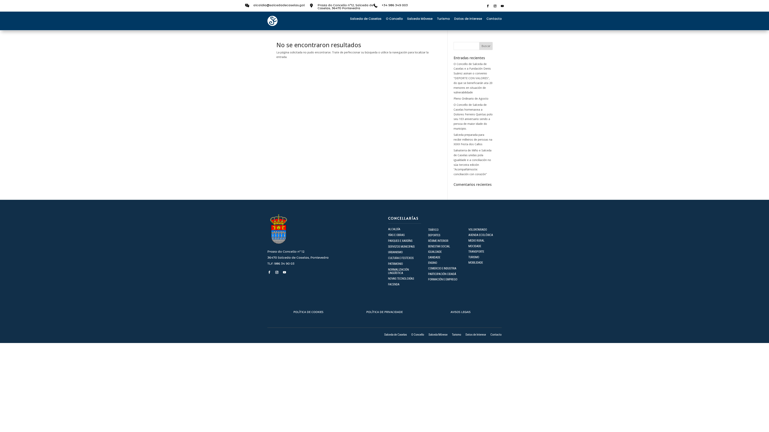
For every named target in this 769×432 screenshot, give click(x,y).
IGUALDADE (435, 252)
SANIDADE (434, 257)
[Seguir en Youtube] (502, 6)
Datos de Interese (468, 19)
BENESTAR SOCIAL (439, 246)
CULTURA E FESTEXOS (401, 258)
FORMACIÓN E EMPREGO (442, 279)
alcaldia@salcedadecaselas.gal (279, 5)
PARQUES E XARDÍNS (400, 241)
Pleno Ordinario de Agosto (471, 98)
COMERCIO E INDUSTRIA (442, 268)
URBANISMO (395, 252)
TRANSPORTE (476, 251)
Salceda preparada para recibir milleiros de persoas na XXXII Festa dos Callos (473, 139)
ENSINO (432, 263)
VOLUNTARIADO (477, 229)
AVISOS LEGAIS (461, 312)
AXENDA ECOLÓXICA (480, 235)
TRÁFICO (433, 230)
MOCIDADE (474, 246)
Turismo (443, 19)
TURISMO (473, 257)
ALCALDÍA (394, 229)
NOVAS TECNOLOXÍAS (401, 278)
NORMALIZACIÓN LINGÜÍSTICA (398, 271)
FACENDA (394, 284)
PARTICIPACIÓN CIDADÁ (442, 274)
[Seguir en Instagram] (495, 6)
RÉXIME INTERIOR (438, 241)
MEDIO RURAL (476, 240)
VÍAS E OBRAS (396, 235)
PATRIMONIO (395, 264)
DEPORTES (434, 235)
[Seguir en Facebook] (488, 6)
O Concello (394, 19)
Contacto (494, 19)
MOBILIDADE (475, 262)
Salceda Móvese (420, 19)
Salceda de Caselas (365, 19)
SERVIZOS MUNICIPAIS (401, 246)
